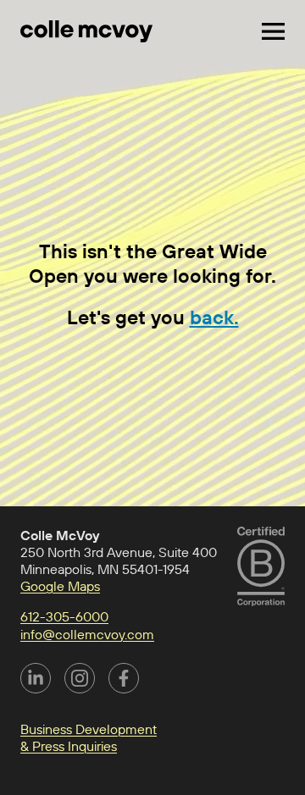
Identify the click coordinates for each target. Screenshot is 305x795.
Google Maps (60, 585)
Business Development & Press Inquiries (88, 737)
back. (214, 317)
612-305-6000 (64, 616)
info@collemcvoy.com (87, 634)
